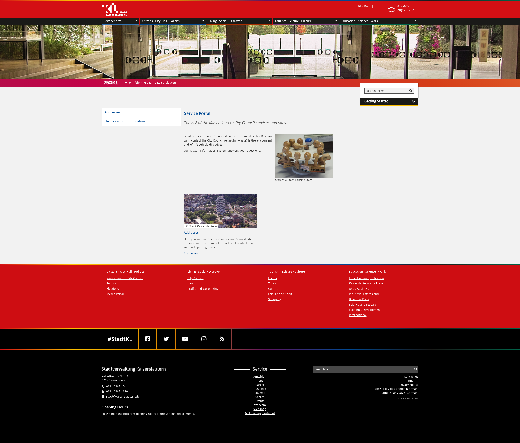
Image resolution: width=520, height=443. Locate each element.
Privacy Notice (408, 385)
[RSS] (222, 339)
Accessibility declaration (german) (395, 389)
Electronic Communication (124, 121)
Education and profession (366, 278)
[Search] (410, 91)
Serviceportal (113, 21)
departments (185, 414)
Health (191, 283)
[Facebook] (147, 339)
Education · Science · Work (359, 21)
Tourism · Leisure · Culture (293, 21)
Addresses (112, 112)
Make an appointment (260, 413)
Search (260, 397)
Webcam (260, 405)
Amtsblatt (259, 376)
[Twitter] (166, 339)
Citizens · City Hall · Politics (161, 21)
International (358, 315)
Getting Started (376, 101)
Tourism (273, 283)
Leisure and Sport (280, 294)
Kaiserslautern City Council (125, 278)
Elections (113, 289)
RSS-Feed (260, 389)
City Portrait (195, 278)
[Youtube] (185, 339)
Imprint (413, 380)
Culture (273, 289)
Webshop (260, 409)
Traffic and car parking (202, 289)
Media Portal (115, 294)
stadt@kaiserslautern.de (123, 396)
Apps (260, 380)
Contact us (411, 376)
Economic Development (365, 310)
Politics (111, 283)
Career (259, 385)
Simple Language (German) (400, 393)
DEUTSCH (364, 6)
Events (272, 278)
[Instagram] (204, 339)
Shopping (274, 299)
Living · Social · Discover (225, 21)
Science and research (363, 304)
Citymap (259, 393)
